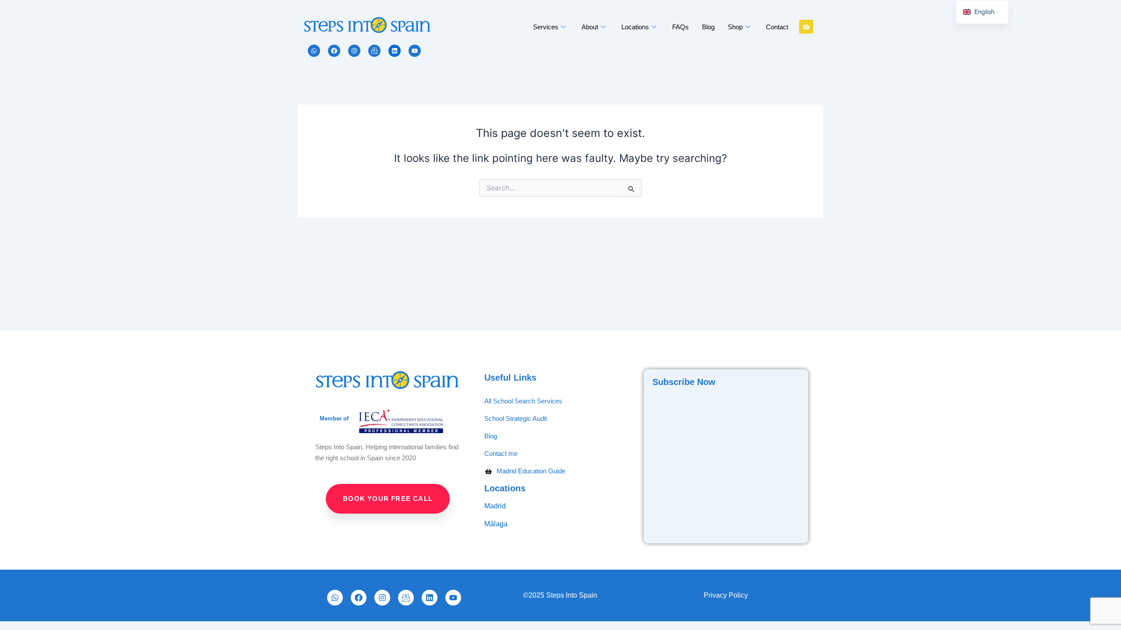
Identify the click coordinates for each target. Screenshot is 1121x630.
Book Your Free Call (388, 498)
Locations (635, 27)
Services (545, 27)
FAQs (680, 27)
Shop (735, 27)
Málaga (496, 524)
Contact (777, 27)
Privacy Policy (727, 595)
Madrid (495, 506)
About (590, 27)
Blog (708, 27)
